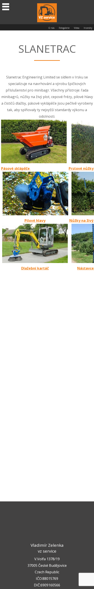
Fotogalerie (64, 27)
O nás (51, 27)
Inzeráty (88, 27)
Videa (76, 27)
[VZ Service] (47, 12)
